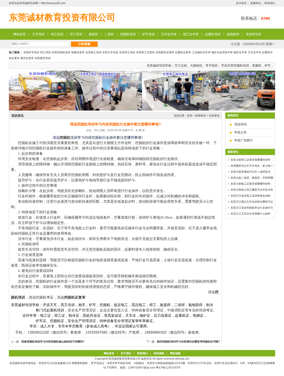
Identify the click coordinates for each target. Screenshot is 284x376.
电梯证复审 (78, 52)
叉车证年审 (169, 34)
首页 (189, 115)
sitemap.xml (182, 358)
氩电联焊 (233, 34)
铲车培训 (148, 34)
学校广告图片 (243, 140)
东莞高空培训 (43, 58)
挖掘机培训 (128, 34)
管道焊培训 (253, 34)
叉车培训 (38, 34)
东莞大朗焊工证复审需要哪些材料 (250, 159)
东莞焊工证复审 (145, 52)
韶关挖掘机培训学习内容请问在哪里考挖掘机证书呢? (188, 341)
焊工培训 (76, 34)
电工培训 (57, 34)
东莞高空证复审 (165, 52)
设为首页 (241, 3)
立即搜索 (84, 44)
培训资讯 (240, 124)
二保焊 (109, 34)
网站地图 (175, 353)
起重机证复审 (183, 52)
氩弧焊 (93, 34)
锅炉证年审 (240, 52)
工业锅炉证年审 (201, 52)
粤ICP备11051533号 (168, 367)
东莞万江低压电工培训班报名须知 (250, 195)
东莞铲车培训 (31, 52)
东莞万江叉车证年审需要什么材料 (250, 213)
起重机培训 (213, 34)
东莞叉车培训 (110, 52)
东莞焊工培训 (127, 52)
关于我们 (126, 353)
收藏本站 (255, 3)
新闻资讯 (200, 115)
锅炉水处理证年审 (222, 52)
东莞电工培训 (93, 52)
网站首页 (19, 34)
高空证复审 (27, 58)
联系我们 (269, 3)
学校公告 (240, 132)
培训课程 (159, 353)
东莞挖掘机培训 (61, 52)
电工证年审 (191, 34)
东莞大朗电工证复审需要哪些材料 (250, 183)
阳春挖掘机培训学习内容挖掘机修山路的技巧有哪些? (53, 341)
